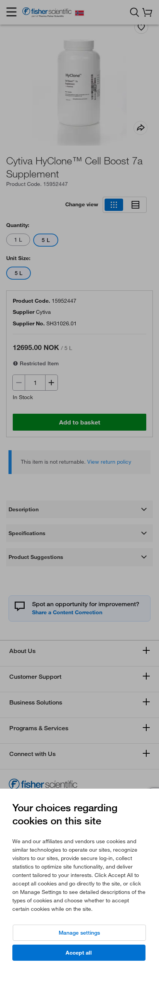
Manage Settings (79, 932)
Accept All (79, 952)
